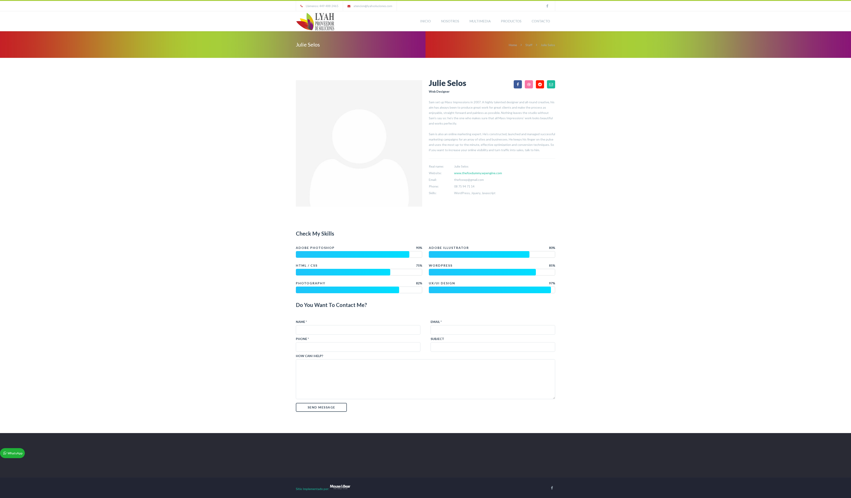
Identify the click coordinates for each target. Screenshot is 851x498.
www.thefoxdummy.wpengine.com (478, 173)
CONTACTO (541, 21)
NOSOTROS (450, 21)
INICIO (425, 21)
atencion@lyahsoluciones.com (372, 6)
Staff (529, 45)
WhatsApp (15, 453)
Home (513, 45)
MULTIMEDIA (480, 21)
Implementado (313, 489)
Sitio (299, 489)
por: (326, 489)
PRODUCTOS (511, 21)
